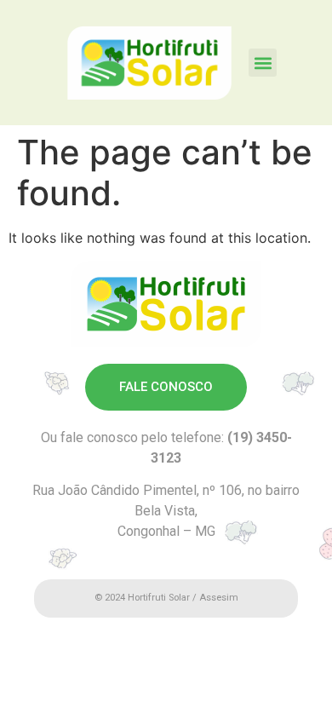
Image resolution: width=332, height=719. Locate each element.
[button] (263, 63)
